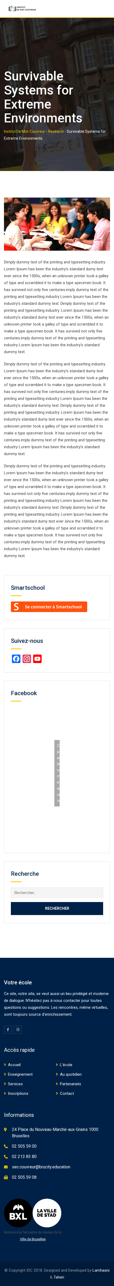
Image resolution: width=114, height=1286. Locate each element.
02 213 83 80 (24, 1156)
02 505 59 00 (24, 1146)
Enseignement (20, 1074)
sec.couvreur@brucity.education (41, 1166)
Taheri (59, 1277)
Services (15, 1084)
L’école (66, 1064)
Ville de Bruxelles (33, 1239)
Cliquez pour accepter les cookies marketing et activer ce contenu (58, 773)
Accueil (14, 1064)
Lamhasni (101, 1270)
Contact (67, 1093)
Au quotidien (71, 1074)
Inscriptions (18, 1093)
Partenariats (70, 1084)
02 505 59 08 (24, 1177)
